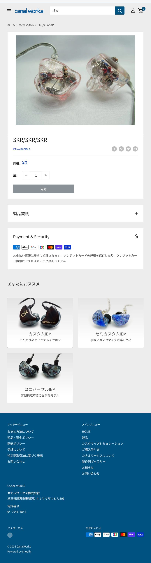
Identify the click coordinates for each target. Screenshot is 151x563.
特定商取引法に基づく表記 (25, 455)
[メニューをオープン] (9, 10)
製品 (85, 437)
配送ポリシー (16, 443)
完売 (43, 189)
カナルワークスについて (98, 455)
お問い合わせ (16, 461)
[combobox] (82, 10)
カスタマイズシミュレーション (102, 443)
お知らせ (88, 467)
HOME (86, 431)
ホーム (11, 25)
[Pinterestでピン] (121, 148)
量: (15, 175)
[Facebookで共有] (114, 148)
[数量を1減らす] (26, 175)
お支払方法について (20, 431)
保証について (16, 449)
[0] (140, 10)
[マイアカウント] (133, 10)
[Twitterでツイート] (128, 148)
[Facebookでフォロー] (10, 535)
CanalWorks (21, 149)
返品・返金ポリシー (20, 437)
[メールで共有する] (135, 148)
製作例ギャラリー (94, 461)
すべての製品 (26, 25)
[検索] (119, 10)
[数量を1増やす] (46, 175)
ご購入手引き (91, 449)
